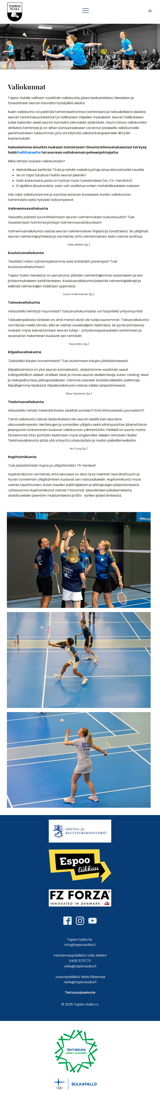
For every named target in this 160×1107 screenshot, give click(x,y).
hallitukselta (29, 152)
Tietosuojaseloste (80, 992)
